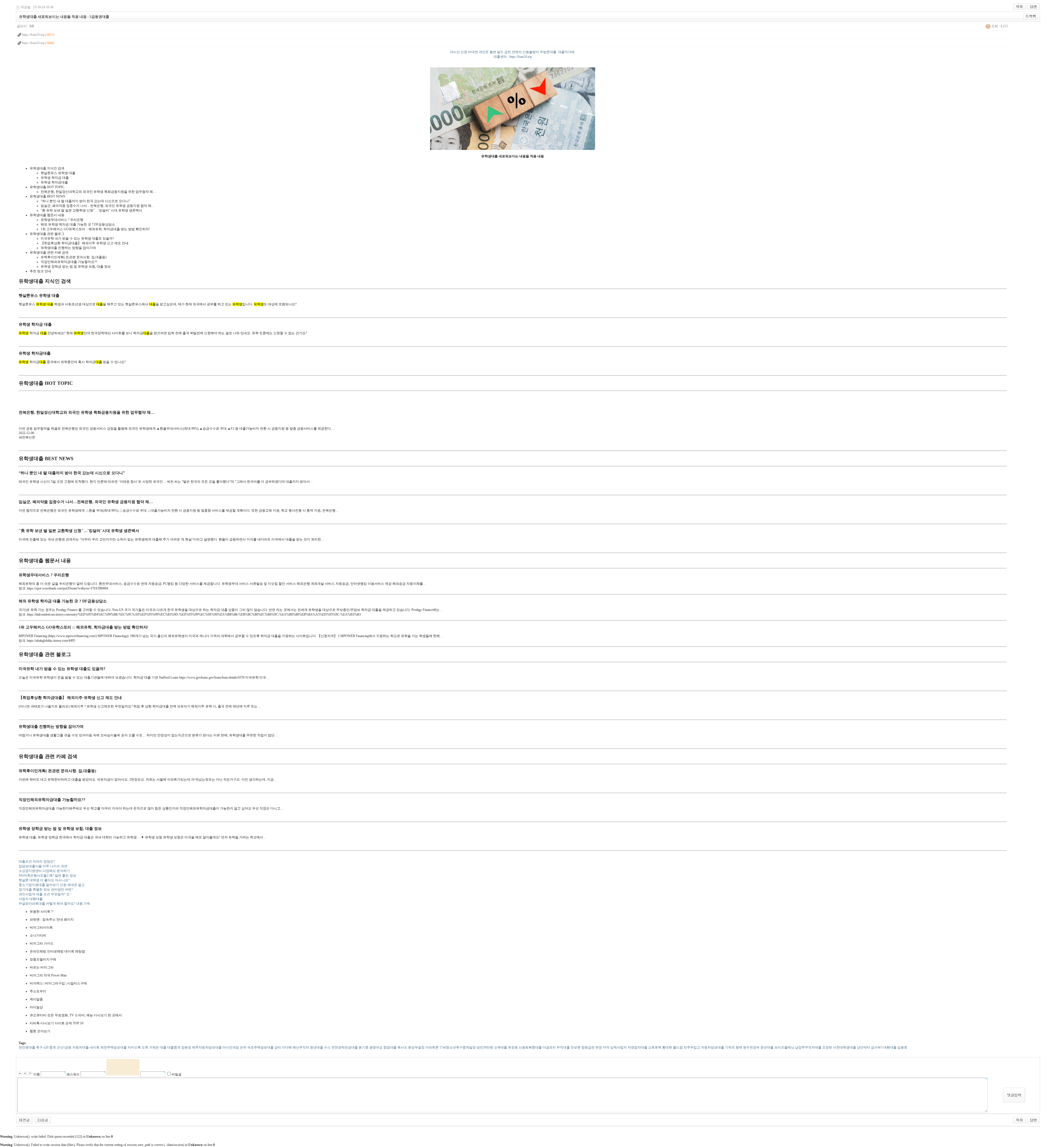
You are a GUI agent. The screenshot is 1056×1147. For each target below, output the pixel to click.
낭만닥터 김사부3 (869, 1047)
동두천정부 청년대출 (758, 1047)
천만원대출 (27, 1047)
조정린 (827, 1047)
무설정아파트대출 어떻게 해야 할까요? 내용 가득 (54, 903)
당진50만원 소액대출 (492, 1047)
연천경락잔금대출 (344, 1047)
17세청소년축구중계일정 (457, 1047)
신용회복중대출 (530, 1047)
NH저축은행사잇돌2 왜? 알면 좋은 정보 (47, 875)
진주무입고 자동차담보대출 (704, 1047)
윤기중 (364, 1047)
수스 (327, 1047)
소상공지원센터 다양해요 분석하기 (44, 871)
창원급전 (588, 1047)
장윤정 (186, 1047)
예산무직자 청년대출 (308, 1047)
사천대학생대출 (844, 1047)
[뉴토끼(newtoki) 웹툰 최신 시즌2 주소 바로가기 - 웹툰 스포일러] (24, 1120)
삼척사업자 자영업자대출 (628, 1047)
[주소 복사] (1031, 16)
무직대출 (563, 1047)
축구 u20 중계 (46, 1047)
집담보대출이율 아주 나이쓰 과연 (43, 866)
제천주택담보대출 (113, 1047)
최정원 (513, 1047)
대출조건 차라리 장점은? (37, 861)
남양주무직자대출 (808, 1047)
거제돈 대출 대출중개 (164, 1047)
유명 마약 (602, 1047)
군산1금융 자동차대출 (73, 1047)
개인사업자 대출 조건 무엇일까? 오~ (45, 894)
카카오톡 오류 (138, 1047)
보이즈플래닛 (784, 1047)
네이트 (95, 1047)
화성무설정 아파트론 (423, 1047)
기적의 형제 (733, 1047)
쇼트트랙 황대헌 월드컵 (665, 1047)
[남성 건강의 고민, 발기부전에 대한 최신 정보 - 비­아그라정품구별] (42, 1120)
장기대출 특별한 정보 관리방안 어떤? (46, 889)
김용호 (902, 1047)
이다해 (287, 1047)
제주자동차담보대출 (207, 1047)
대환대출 (890, 1047)
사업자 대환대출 (31, 899)
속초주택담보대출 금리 (264, 1047)
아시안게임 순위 (234, 1047)
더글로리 (549, 1047)
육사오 (402, 1047)
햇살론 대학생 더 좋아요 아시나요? (44, 880)
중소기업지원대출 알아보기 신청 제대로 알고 (52, 885)
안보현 (576, 1047)
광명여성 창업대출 (383, 1047)
